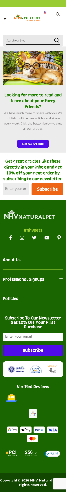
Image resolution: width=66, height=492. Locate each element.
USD (45, 12)
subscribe (33, 350)
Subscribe (47, 189)
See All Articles (33, 144)
